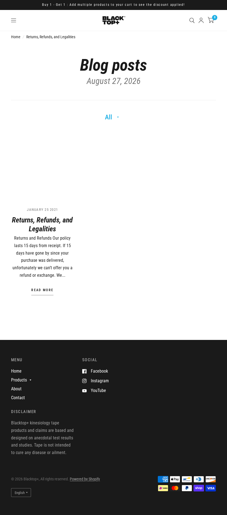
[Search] (192, 20)
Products (19, 380)
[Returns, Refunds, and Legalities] (42, 165)
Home (15, 37)
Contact (18, 397)
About (16, 388)
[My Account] (201, 20)
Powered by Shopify (85, 479)
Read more (42, 290)
